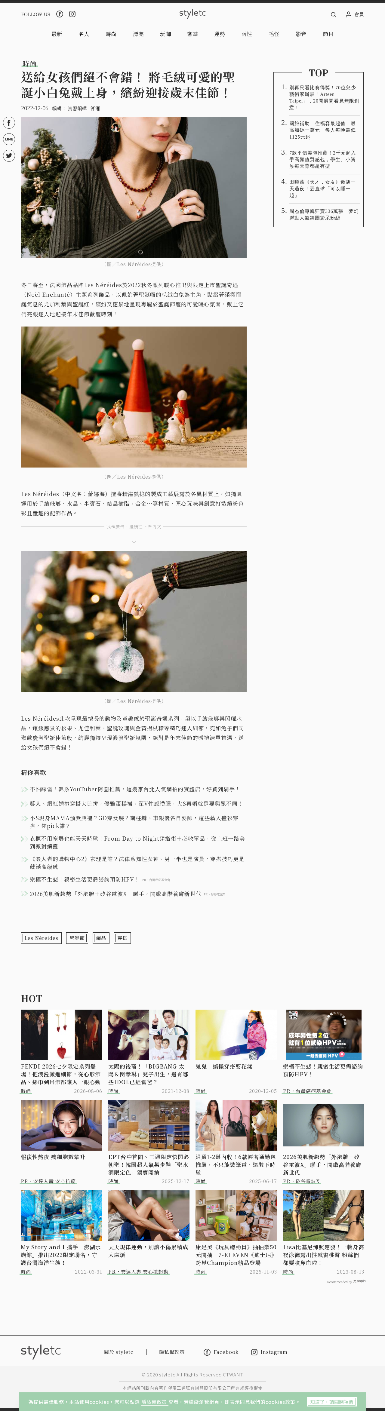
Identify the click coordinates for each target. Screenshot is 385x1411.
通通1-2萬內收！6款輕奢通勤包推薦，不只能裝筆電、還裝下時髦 (236, 1164)
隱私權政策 (154, 1401)
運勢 (219, 34)
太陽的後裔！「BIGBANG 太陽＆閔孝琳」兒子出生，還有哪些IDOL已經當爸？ (148, 1074)
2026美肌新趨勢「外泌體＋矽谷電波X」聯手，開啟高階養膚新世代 (322, 1164)
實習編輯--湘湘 (84, 108)
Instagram (274, 1352)
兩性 (246, 34)
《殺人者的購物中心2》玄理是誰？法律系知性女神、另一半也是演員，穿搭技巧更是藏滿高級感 (137, 862)
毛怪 (274, 34)
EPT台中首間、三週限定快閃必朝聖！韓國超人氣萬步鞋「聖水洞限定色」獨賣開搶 (148, 1164)
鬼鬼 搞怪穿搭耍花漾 (224, 1066)
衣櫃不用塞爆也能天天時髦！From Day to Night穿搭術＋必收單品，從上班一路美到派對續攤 (137, 842)
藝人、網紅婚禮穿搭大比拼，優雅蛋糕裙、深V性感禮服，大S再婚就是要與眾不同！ (136, 803)
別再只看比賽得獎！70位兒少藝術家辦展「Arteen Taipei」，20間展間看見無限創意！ (324, 97)
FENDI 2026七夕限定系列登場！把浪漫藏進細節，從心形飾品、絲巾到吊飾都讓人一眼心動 (61, 1074)
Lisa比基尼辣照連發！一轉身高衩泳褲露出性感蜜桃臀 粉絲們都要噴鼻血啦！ (323, 1254)
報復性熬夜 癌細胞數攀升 (53, 1157)
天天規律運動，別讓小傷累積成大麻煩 (148, 1251)
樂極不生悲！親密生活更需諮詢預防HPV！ (323, 1070)
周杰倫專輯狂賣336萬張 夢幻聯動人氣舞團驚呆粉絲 (324, 214)
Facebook (226, 1352)
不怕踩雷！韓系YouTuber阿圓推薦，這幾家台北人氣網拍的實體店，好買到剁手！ (135, 789)
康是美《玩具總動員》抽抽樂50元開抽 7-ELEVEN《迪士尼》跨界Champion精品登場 (236, 1254)
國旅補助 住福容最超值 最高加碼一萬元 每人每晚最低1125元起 (322, 130)
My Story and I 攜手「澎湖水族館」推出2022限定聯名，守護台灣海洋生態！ (61, 1254)
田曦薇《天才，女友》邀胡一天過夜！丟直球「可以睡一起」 (322, 188)
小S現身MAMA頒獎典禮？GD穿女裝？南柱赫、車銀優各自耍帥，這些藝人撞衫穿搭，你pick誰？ (134, 822)
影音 (301, 34)
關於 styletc (119, 1351)
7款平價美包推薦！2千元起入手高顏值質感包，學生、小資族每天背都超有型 (322, 159)
